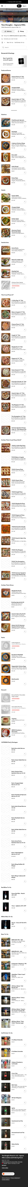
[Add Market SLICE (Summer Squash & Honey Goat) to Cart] (24, 631)
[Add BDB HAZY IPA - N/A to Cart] (24, 945)
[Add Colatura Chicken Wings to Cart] (24, 149)
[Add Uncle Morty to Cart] (24, 254)
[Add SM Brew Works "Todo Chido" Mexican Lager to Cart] (24, 1027)
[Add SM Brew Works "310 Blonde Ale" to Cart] (24, 992)
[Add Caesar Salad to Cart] (24, 201)
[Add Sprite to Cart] (24, 1114)
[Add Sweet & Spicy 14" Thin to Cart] (24, 105)
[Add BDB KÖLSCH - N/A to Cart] (24, 957)
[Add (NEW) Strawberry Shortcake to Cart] (24, 736)
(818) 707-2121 (5, 1160)
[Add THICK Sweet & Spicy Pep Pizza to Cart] (24, 544)
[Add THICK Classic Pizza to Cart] (24, 486)
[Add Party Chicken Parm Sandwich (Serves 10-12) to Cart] (24, 777)
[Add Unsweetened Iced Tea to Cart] (24, 1137)
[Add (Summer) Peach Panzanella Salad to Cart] (24, 236)
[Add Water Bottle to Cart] (24, 1148)
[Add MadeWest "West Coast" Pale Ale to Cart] (24, 980)
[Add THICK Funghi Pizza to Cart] (24, 498)
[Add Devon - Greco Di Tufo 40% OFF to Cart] (24, 928)
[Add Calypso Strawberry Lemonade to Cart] (24, 1067)
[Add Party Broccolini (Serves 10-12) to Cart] (24, 753)
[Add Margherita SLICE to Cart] (24, 596)
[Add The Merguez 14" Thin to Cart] (24, 410)
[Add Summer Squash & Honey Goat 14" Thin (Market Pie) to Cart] (24, 434)
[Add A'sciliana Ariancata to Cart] (24, 1044)
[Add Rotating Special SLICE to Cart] (24, 608)
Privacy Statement (15, 1178)
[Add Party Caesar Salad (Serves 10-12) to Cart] (24, 765)
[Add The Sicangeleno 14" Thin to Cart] (24, 422)
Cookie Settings (5, 1179)
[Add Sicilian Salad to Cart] (24, 224)
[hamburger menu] (2, 6)
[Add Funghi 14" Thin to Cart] (24, 341)
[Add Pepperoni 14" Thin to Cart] (24, 364)
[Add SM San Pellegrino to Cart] (24, 1102)
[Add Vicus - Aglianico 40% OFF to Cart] (24, 910)
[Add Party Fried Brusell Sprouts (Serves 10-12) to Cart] (24, 800)
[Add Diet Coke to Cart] (24, 1090)
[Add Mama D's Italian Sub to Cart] (24, 265)
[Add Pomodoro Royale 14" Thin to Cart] (24, 387)
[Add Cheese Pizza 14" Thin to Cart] (24, 82)
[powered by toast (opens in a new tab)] (8, 1174)
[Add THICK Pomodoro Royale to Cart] (24, 532)
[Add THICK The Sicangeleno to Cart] (24, 567)
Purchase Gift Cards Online (15, 2)
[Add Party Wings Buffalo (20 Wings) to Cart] (24, 869)
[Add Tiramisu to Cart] (24, 724)
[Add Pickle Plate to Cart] (24, 184)
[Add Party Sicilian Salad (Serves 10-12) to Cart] (24, 835)
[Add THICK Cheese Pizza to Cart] (24, 474)
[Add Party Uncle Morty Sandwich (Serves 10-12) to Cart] (24, 846)
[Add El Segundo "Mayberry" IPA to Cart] (24, 969)
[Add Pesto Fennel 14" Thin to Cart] (24, 376)
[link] (10, 42)
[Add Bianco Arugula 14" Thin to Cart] (24, 318)
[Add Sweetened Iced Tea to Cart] (24, 1125)
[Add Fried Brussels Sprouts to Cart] (24, 126)
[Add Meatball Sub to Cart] (24, 277)
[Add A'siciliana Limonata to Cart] (24, 1056)
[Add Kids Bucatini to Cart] (24, 683)
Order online (5, 1167)
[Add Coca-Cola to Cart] (24, 1079)
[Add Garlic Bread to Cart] (24, 172)
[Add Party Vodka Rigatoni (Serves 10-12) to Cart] (24, 858)
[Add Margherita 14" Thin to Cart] (24, 352)
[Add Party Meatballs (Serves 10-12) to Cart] (24, 823)
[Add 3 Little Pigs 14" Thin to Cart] (24, 306)
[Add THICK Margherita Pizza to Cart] (24, 509)
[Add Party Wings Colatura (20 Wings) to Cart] (24, 881)
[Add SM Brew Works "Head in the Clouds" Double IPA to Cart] (24, 1015)
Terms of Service (6, 1178)
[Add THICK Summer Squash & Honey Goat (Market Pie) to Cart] (24, 579)
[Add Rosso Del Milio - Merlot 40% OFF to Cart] (24, 899)
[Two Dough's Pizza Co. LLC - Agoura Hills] (5, 6)
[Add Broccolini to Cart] (24, 160)
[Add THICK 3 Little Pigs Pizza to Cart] (24, 451)
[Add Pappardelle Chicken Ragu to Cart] (24, 672)
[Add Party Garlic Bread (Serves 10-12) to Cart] (24, 811)
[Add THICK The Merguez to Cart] (24, 555)
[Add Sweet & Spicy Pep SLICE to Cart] (24, 619)
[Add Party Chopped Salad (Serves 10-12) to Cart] (24, 788)
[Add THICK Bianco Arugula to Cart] (24, 463)
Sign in (24, 6)
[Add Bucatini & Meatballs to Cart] (24, 660)
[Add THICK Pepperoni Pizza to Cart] (24, 521)
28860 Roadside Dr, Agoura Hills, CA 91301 (12, 1161)
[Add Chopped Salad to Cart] (24, 93)
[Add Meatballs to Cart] (24, 137)
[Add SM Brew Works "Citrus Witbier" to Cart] (24, 1003)
